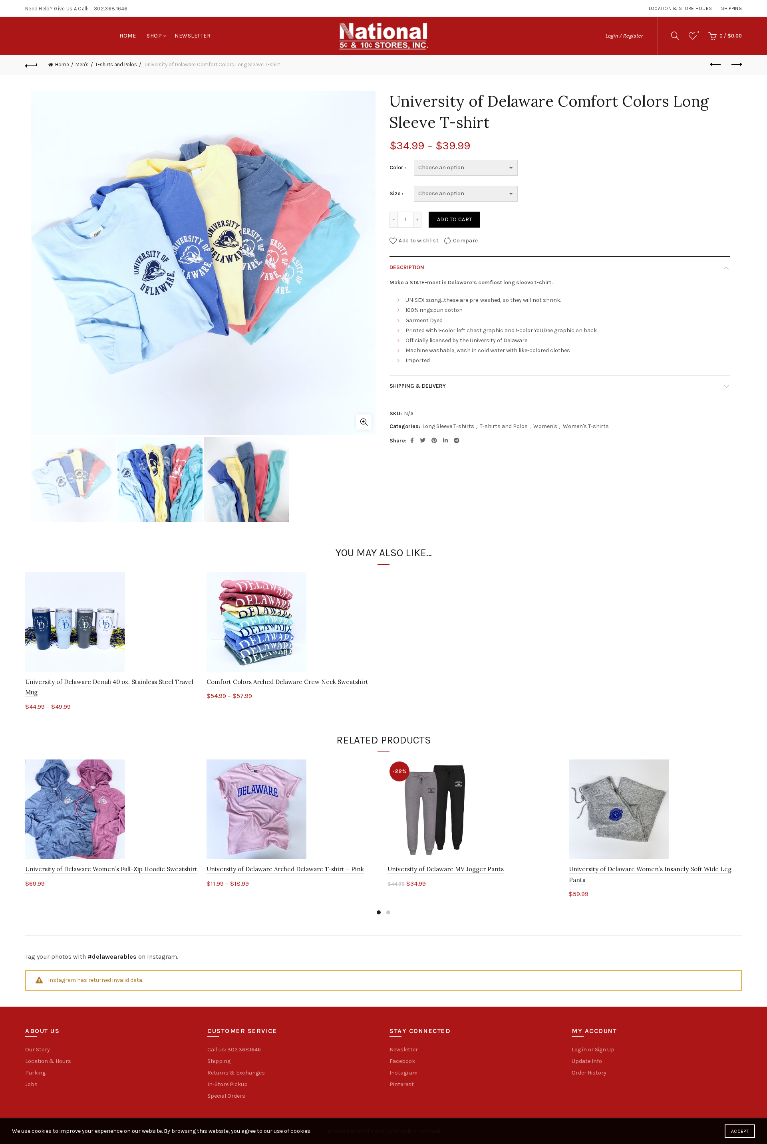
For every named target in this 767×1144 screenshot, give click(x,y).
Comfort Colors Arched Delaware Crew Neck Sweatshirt (287, 682)
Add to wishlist (419, 240)
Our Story (37, 1049)
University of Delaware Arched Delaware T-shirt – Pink (285, 869)
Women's (545, 426)
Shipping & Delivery (417, 386)
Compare (465, 240)
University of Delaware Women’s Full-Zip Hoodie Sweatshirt (111, 869)
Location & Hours (48, 1061)
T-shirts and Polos (116, 64)
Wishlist (698, 32)
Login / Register (624, 36)
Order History (589, 1072)
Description (406, 267)
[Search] (675, 36)
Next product (736, 65)
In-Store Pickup (227, 1084)
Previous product (716, 65)
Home (127, 35)
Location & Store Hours (680, 8)
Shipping (731, 8)
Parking (35, 1072)
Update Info (587, 1061)
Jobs (31, 1084)
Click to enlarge (364, 422)
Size (395, 193)
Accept (740, 1131)
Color (396, 167)
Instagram (403, 1072)
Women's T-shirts (586, 426)
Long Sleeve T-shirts (448, 426)
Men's (82, 64)
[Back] (31, 65)
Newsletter (193, 35)
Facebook (402, 1061)
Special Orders (226, 1095)
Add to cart (454, 219)
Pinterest (401, 1084)
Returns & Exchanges (236, 1072)
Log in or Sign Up (593, 1049)
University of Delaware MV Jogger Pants (445, 869)
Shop (154, 35)
